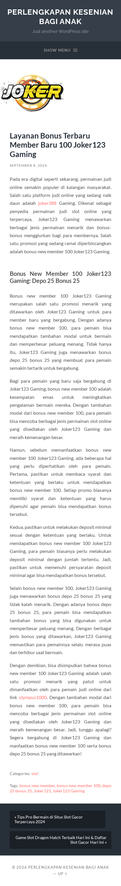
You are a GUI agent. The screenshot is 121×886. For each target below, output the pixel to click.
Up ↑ (63, 873)
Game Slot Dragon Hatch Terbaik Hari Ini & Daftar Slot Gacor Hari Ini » (61, 840)
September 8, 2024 (28, 165)
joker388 (47, 203)
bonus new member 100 (78, 785)
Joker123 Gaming (69, 791)
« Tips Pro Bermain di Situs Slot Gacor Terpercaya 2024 (48, 819)
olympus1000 (33, 697)
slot (34, 773)
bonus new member (37, 785)
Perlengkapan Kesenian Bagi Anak (60, 16)
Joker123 (42, 791)
